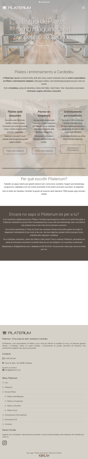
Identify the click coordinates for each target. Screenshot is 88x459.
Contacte (8, 424)
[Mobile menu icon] (83, 7)
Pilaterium (8, 387)
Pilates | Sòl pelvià (14, 406)
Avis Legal (30, 453)
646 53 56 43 (45, 2)
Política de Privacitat (41, 453)
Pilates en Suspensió (15, 401)
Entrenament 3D (11, 420)
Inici (6, 383)
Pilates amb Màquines (15, 396)
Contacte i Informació (44, 46)
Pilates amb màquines (15, 151)
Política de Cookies (55, 453)
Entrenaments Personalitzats (73, 149)
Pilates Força (12, 410)
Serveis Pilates (10, 392)
